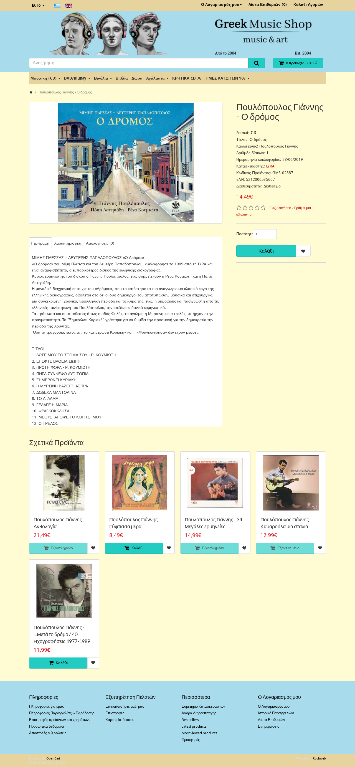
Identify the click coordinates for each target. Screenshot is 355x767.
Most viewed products (199, 733)
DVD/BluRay (76, 78)
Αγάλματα (156, 78)
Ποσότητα (242, 234)
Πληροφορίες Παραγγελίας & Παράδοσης (61, 713)
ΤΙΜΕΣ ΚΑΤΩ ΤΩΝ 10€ (226, 78)
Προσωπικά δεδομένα (46, 726)
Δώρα (137, 78)
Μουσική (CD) (44, 78)
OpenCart (53, 758)
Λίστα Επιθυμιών (271, 720)
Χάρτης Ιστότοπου (119, 720)
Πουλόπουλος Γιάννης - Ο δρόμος (65, 92)
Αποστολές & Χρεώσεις (47, 733)
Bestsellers (190, 720)
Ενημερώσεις (268, 726)
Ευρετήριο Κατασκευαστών (203, 706)
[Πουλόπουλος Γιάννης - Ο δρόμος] (125, 163)
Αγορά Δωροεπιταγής (199, 713)
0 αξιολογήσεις (280, 208)
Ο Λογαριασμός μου (220, 4)
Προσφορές (191, 740)
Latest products (194, 726)
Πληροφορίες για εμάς (46, 706)
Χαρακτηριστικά (67, 243)
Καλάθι (266, 251)
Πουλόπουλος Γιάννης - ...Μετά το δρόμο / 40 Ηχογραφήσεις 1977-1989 (62, 634)
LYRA (270, 166)
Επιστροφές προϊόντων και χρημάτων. (59, 720)
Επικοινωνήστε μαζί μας (124, 706)
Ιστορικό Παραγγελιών (276, 713)
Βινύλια (101, 78)
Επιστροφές (114, 713)
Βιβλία (122, 78)
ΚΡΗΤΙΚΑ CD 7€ (186, 78)
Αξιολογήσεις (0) (100, 243)
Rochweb (319, 758)
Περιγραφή (40, 243)
